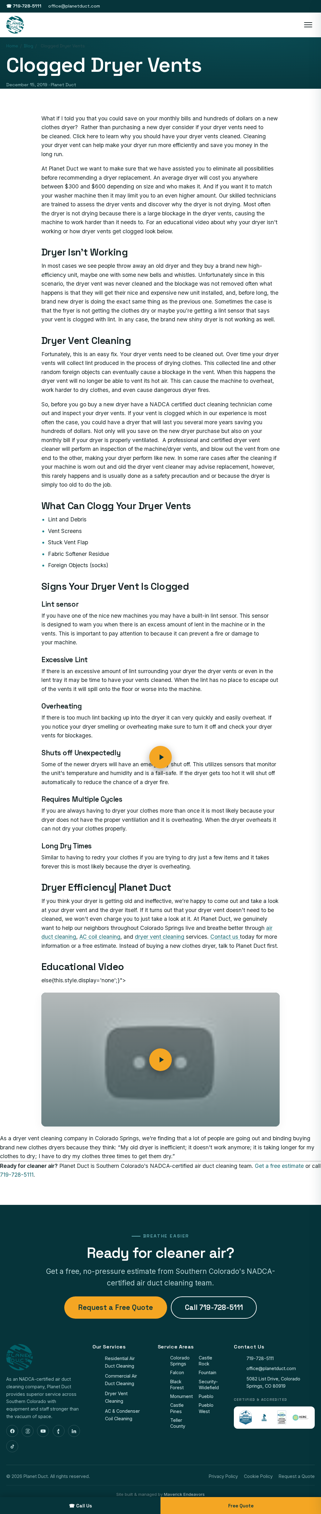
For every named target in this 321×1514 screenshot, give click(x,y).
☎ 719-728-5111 (23, 6)
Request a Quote (297, 1476)
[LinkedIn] (74, 1431)
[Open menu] (308, 25)
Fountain (207, 1372)
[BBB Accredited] (264, 1417)
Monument (181, 1396)
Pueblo (206, 1396)
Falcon (177, 1372)
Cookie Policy (258, 1476)
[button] (160, 1060)
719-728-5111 (17, 1174)
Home (12, 46)
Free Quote (241, 1506)
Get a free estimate (279, 1166)
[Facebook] (12, 1431)
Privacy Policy (223, 1476)
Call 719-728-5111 (214, 1307)
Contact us (225, 936)
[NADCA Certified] (281, 1417)
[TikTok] (12, 1446)
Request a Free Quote (115, 1307)
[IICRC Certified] (300, 1417)
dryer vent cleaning (159, 936)
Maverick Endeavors (184, 1494)
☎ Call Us (80, 1506)
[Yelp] (59, 1431)
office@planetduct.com (74, 6)
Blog (28, 46)
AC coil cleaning (99, 936)
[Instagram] (28, 1431)
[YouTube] (43, 1431)
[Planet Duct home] (15, 25)
